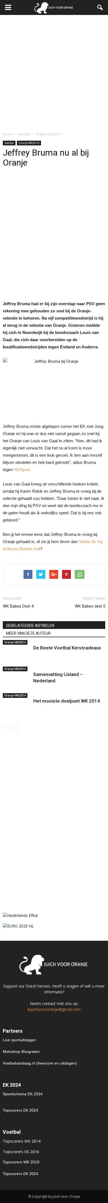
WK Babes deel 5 (90, 606)
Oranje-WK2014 (29, 143)
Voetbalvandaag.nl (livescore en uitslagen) (40, 1063)
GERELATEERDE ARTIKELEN (30, 625)
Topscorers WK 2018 (21, 1162)
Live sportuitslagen (19, 1040)
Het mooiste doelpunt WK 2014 (66, 701)
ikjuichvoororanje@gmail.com (54, 1009)
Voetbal (9, 143)
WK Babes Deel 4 (18, 606)
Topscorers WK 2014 (21, 1141)
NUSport (22, 469)
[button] (100, 7)
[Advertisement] (54, 72)
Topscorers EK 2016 (21, 1151)
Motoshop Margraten (21, 1051)
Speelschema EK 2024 (23, 1094)
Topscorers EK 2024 (20, 1110)
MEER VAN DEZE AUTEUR (28, 633)
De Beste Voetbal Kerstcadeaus (67, 648)
